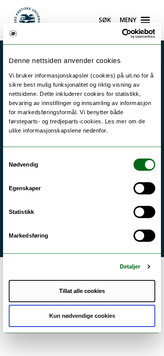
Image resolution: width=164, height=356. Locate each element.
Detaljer (130, 266)
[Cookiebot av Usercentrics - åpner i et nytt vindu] (121, 34)
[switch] (144, 188)
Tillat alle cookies (82, 291)
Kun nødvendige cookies (82, 315)
